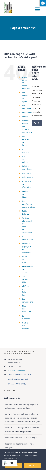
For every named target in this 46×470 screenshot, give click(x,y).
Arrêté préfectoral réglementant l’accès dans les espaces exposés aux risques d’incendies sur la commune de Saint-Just (22, 418)
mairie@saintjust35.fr (17, 370)
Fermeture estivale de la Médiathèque (21, 437)
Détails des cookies (11, 459)
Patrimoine (26, 173)
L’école (25, 116)
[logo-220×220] (8, 2)
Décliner (32, 466)
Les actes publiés (25, 159)
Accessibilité (27, 112)
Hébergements (28, 177)
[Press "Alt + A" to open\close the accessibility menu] (42, 3)
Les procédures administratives (28, 204)
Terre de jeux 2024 (25, 279)
